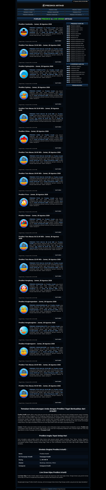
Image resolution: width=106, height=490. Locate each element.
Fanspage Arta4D (45, 430)
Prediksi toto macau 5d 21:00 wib (42, 242)
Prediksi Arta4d (50, 28)
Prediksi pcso (35, 198)
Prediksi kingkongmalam (38, 305)
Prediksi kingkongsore (38, 347)
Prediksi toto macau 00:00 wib (40, 389)
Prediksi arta (84, 427)
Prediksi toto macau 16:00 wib (40, 156)
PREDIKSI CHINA (53, 9)
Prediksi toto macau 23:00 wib (40, 368)
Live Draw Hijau (22, 475)
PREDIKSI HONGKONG (52, 14)
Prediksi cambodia (36, 28)
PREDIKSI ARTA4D (52, 489)
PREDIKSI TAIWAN (76, 9)
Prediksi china (35, 135)
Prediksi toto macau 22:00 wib (40, 263)
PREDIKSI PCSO (77, 12)
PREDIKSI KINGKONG (28, 14)
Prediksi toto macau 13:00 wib (40, 49)
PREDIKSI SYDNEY (28, 12)
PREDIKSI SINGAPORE (53, 12)
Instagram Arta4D (45, 466)
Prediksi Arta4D (22, 414)
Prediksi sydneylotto (38, 70)
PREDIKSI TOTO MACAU (76, 14)
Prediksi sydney (35, 91)
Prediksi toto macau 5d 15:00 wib (42, 114)
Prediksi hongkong (36, 284)
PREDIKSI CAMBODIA (29, 9)
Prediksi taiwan (35, 219)
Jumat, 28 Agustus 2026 (49, 32)
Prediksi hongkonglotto (38, 326)
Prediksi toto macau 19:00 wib (40, 177)
